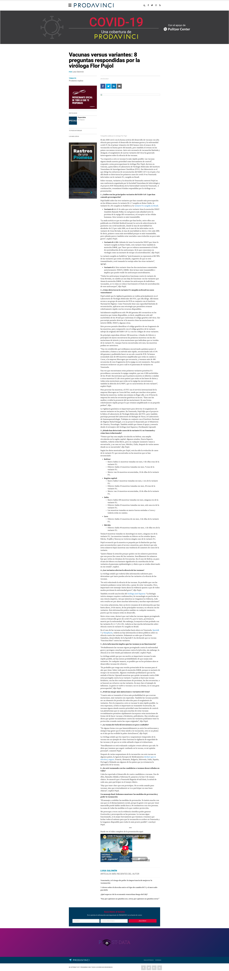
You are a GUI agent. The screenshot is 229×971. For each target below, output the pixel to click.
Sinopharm (108, 633)
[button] (143, 921)
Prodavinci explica (76, 80)
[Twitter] (152, 5)
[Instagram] (156, 5)
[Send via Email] (119, 86)
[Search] (144, 5)
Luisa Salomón (78, 71)
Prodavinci (82, 120)
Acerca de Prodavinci (149, 960)
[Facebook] (148, 5)
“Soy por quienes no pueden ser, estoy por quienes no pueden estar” (129, 899)
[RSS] (160, 5)
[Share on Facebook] (102, 86)
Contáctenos (158, 960)
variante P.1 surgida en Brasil (146, 206)
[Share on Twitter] (108, 86)
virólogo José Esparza (136, 594)
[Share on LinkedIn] (113, 86)
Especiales (82, 117)
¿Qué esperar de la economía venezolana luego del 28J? (124, 894)
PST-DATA (114, 942)
